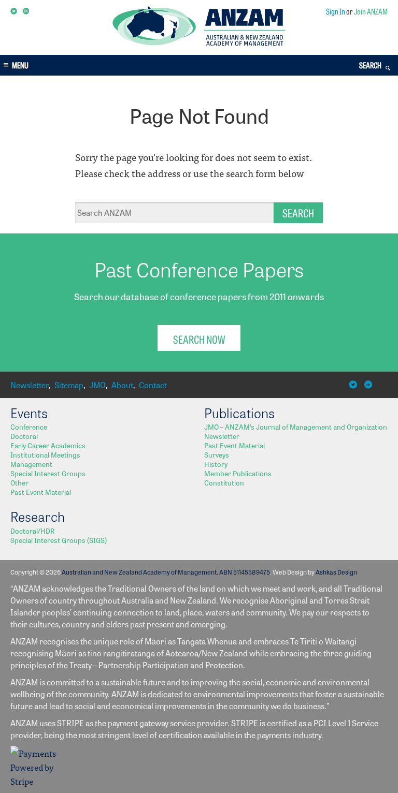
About (122, 385)
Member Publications (238, 473)
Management (31, 464)
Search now (199, 339)
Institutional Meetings (45, 454)
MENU (20, 65)
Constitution (224, 482)
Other (19, 482)
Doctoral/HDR (32, 530)
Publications (239, 412)
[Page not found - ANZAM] (199, 43)
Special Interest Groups (48, 473)
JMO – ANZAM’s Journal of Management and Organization (295, 426)
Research (37, 516)
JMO (97, 385)
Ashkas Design (336, 572)
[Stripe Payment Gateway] (36, 781)
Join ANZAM (371, 11)
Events (29, 412)
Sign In (335, 11)
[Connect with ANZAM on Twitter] (14, 11)
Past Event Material (40, 492)
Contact (153, 385)
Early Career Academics (48, 445)
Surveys (216, 454)
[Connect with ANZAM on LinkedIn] (27, 11)
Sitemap (68, 385)
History (216, 464)
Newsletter (29, 385)
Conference (28, 426)
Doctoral (24, 436)
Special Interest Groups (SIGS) (58, 540)
